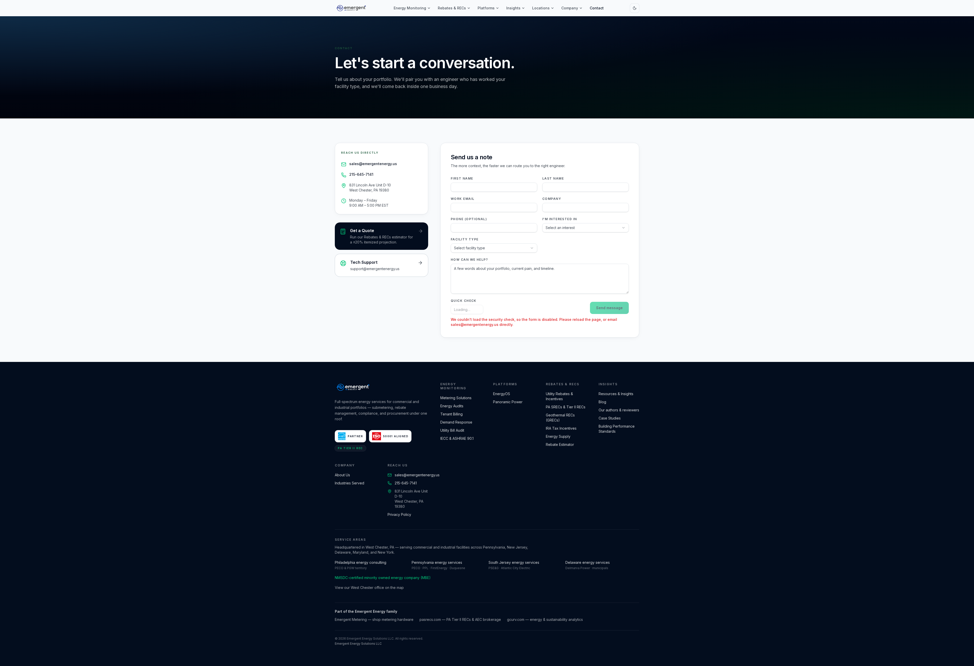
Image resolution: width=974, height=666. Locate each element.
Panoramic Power (508, 402)
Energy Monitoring (410, 8)
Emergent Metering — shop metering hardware (374, 619)
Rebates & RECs (452, 8)
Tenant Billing (451, 414)
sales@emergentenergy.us (373, 164)
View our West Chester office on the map (369, 587)
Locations (541, 8)
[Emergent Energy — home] (351, 8)
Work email (462, 199)
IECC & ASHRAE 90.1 (457, 438)
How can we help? (469, 259)
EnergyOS (501, 394)
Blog (602, 402)
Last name (553, 178)
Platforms (486, 8)
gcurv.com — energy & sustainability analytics (545, 619)
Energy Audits (451, 406)
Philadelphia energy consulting (360, 562)
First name (462, 178)
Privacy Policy (399, 514)
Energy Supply (558, 436)
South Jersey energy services (514, 562)
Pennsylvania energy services (437, 562)
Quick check (464, 301)
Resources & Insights (616, 394)
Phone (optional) (469, 219)
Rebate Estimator (560, 444)
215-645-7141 (361, 174)
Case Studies (610, 418)
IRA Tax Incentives (561, 428)
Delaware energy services (587, 562)
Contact (597, 8)
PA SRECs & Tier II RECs (565, 407)
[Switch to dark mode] (634, 8)
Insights (513, 8)
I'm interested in (559, 219)
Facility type (465, 239)
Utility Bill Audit (452, 430)
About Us (342, 475)
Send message (609, 308)
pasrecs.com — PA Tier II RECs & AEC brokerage (460, 619)
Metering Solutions (456, 398)
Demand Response (456, 422)
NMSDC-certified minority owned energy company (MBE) (383, 577)
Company (569, 8)
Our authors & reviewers (619, 410)
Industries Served (349, 483)
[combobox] (585, 227)
